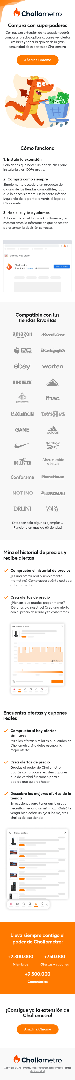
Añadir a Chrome (37, 60)
